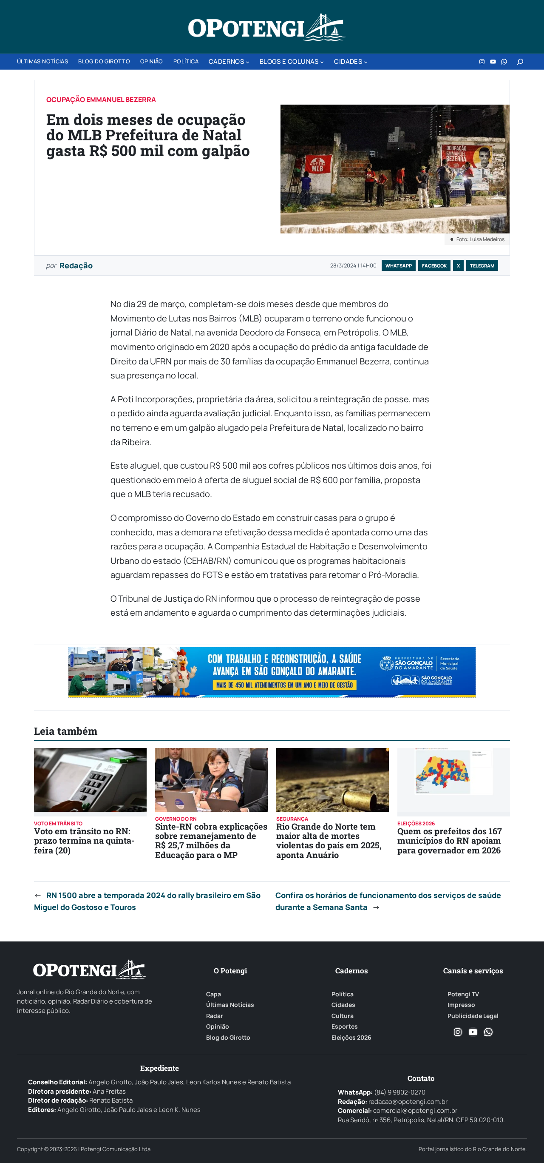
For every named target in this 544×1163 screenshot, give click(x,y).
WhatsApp (398, 265)
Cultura (343, 1016)
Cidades (343, 1005)
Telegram (482, 265)
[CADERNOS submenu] (247, 62)
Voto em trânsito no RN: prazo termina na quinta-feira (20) (84, 840)
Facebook (434, 265)
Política (343, 994)
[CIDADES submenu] (366, 62)
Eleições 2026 (351, 1037)
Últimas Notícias (230, 1005)
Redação (76, 265)
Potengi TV (463, 994)
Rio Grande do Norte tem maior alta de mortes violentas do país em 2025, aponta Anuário (329, 840)
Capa (213, 994)
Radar (214, 1016)
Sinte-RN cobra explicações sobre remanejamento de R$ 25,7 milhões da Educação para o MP (211, 840)
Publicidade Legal (473, 1016)
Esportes (345, 1026)
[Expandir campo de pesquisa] (520, 61)
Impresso (461, 1005)
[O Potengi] (267, 27)
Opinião (217, 1026)
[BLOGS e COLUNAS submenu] (322, 62)
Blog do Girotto (228, 1037)
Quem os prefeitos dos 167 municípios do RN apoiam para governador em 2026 (449, 840)
